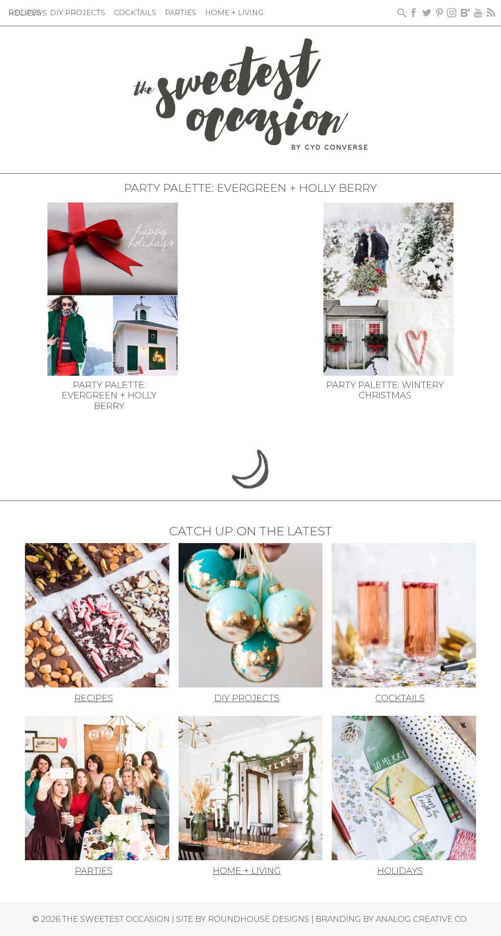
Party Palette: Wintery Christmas (385, 390)
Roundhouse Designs (258, 919)
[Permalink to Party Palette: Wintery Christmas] (388, 288)
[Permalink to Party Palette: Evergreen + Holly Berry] (112, 288)
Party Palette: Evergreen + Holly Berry (109, 395)
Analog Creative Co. (422, 919)
